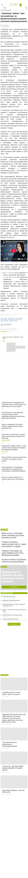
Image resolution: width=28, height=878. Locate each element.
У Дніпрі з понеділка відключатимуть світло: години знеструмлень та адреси (14, 544)
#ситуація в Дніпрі (13, 321)
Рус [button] (5, 8)
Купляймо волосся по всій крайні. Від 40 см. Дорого (11, 693)
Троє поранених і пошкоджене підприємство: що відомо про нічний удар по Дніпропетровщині (13, 469)
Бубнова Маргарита (8, 324)
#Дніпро (5, 318)
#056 (2, 318)
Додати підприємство (14, 624)
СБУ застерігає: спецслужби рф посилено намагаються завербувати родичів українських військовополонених (13, 415)
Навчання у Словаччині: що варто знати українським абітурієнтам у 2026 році (13, 436)
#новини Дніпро (11, 318)
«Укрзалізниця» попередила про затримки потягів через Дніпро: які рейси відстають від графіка (14, 404)
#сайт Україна (4, 319)
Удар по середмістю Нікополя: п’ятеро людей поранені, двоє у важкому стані (12, 426)
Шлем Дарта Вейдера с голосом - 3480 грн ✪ (13, 791)
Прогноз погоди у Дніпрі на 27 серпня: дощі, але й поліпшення (13, 478)
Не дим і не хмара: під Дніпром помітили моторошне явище (14, 560)
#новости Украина (4, 321)
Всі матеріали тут (14, 587)
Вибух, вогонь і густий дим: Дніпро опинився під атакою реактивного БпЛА (13, 535)
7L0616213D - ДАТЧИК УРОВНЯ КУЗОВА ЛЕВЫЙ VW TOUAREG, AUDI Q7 (12, 768)
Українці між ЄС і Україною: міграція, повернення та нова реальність (13, 576)
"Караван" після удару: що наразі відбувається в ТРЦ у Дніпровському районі (13, 553)
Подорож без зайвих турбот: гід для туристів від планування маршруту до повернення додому (14, 448)
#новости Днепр (17, 319)
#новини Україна (19, 318)
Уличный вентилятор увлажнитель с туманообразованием (9, 744)
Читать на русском (5, 25)
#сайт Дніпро (10, 319)
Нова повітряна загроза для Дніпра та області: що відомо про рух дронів (14, 459)
